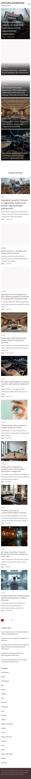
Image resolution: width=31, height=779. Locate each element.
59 (12, 620)
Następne (15, 620)
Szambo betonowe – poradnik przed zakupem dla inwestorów (15, 71)
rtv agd (3, 732)
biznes (4, 118)
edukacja (3, 694)
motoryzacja (4, 707)
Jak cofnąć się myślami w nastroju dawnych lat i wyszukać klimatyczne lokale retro (14, 554)
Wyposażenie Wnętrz (7, 754)
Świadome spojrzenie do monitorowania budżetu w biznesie (13, 511)
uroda (2, 745)
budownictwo (5, 681)
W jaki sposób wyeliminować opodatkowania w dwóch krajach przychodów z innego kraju (13, 469)
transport (3, 741)
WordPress (20, 774)
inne (2, 698)
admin (3, 37)
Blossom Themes (5, 774)
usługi (4, 150)
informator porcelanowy (12, 3)
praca (2, 711)
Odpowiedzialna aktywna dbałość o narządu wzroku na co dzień (14, 426)
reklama (3, 719)
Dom (3, 18)
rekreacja (3, 728)
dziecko (3, 689)
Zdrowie (3, 758)
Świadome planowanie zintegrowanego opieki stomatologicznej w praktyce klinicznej (15, 598)
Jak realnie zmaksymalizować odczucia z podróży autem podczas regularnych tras (14, 155)
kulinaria (3, 702)
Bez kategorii (5, 672)
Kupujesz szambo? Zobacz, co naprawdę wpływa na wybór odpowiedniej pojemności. (13, 27)
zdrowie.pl (4, 464)
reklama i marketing (7, 724)
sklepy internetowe (6, 737)
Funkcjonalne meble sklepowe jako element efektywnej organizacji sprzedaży (15, 124)
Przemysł (5, 67)
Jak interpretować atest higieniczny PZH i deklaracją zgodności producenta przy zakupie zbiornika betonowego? (15, 91)
